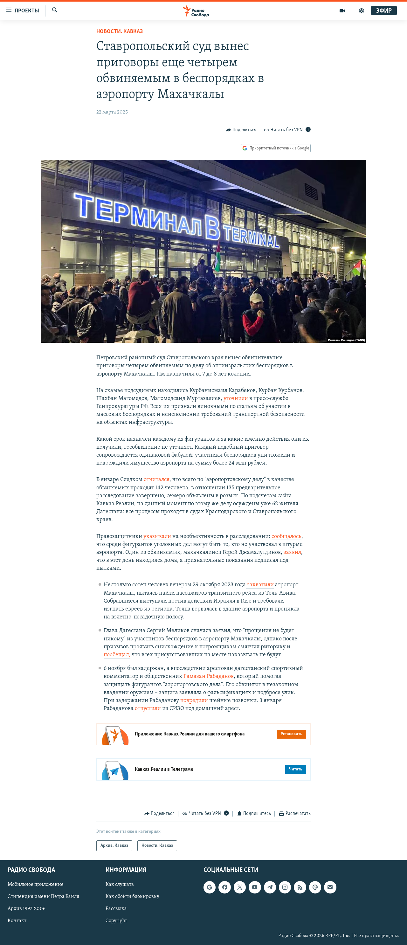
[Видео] (342, 11)
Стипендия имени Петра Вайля (43, 896)
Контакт (17, 920)
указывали (157, 537)
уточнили (236, 399)
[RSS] (300, 887)
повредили (194, 701)
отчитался (156, 480)
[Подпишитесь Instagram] (285, 887)
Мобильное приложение (36, 884)
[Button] (241, 130)
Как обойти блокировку (132, 896)
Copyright (116, 920)
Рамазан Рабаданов (208, 676)
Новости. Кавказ (119, 32)
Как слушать (120, 884)
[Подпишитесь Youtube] (255, 887)
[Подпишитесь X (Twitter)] (240, 887)
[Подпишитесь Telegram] (270, 887)
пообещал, (117, 655)
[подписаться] (330, 887)
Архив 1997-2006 (26, 908)
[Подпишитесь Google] (210, 887)
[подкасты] (361, 11)
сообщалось (286, 537)
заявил (292, 552)
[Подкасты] (315, 887)
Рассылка (116, 908)
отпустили (148, 709)
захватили (260, 585)
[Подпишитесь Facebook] (224, 887)
